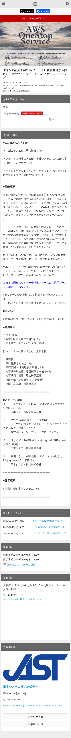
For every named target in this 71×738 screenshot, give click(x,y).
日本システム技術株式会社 (20, 686)
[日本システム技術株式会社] (35, 667)
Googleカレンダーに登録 (21, 564)
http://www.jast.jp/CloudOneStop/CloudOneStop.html (34, 705)
